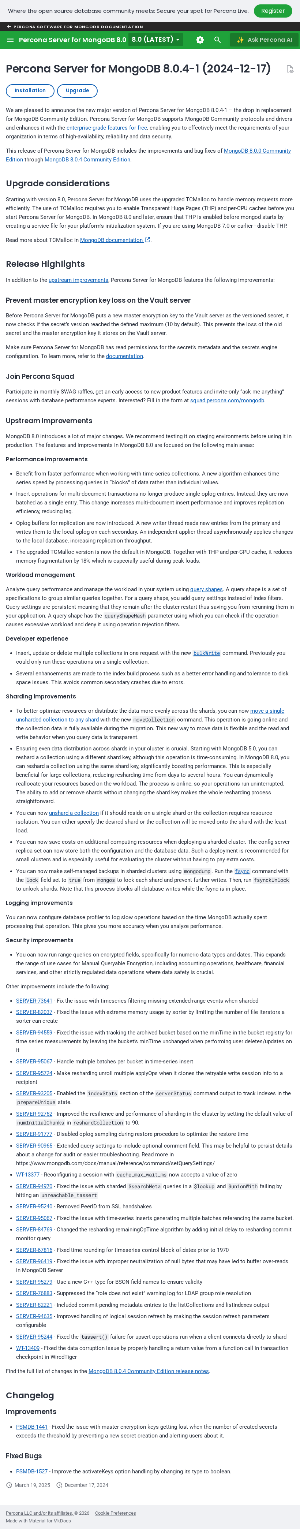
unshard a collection (74, 813)
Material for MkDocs (50, 1521)
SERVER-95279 (34, 1282)
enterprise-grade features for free (107, 127)
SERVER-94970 (34, 1186)
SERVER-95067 (34, 1061)
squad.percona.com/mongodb (227, 400)
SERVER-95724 (34, 1073)
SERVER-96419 (34, 1261)
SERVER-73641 (34, 1000)
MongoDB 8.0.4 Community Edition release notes (149, 1371)
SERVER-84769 (34, 1229)
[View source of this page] (289, 68)
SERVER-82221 (34, 1305)
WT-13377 (28, 1174)
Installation (30, 90)
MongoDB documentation (112, 240)
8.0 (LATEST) (153, 39)
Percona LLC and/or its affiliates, (40, 1513)
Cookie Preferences (115, 1513)
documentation (124, 356)
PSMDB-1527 (32, 1471)
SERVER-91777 (34, 1134)
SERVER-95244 (34, 1337)
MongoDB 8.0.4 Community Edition (87, 159)
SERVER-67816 (34, 1250)
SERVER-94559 (34, 1032)
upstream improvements (78, 280)
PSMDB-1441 (32, 1427)
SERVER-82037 (34, 1012)
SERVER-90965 (34, 1145)
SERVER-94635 (34, 1316)
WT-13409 (28, 1348)
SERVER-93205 (34, 1093)
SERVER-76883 (34, 1293)
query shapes (206, 589)
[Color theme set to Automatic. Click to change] (200, 40)
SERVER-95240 (34, 1206)
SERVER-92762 (34, 1114)
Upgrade (77, 90)
